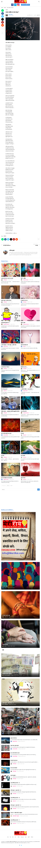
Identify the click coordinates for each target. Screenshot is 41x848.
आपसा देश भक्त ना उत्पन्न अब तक (7, 278)
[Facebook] (12, 5)
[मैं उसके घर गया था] (30, 292)
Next (8, 485)
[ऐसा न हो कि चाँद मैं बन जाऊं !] (10, 425)
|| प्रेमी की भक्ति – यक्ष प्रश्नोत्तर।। (27, 389)
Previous (4, 485)
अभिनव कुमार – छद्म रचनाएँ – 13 (16, 790)
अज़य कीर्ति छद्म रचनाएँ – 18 (15, 797)
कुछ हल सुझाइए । (13, 775)
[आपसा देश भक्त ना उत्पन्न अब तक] (10, 270)
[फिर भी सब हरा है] (10, 381)
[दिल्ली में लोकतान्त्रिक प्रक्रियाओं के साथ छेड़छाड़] (20, 721)
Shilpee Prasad (6, 479)
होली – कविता (23, 278)
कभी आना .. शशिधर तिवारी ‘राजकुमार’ (16, 812)
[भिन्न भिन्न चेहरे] (20, 576)
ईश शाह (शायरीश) (15, 748)
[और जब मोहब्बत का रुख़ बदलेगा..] (10, 469)
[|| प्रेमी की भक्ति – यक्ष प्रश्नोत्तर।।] (30, 381)
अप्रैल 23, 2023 (32, 324)
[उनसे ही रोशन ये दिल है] (10, 358)
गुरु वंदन (2, 455)
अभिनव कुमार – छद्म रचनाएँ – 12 (16, 805)
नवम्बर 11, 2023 (10, 368)
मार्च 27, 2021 (31, 279)
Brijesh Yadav (6, 346)
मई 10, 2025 (19, 771)
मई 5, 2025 (19, 778)
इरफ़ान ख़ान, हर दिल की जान (6, 300)
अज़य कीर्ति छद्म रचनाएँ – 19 (15, 782)
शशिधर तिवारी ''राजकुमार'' (16, 815)
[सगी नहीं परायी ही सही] (20, 605)
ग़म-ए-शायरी (23, 455)
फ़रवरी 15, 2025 (20, 808)
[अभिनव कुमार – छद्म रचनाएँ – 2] (20, 692)
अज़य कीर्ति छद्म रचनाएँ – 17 (15, 820)
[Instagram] (18, 5)
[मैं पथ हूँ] (30, 425)
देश (3, 649)
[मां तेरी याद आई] (20, 634)
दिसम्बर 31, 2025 (21, 741)
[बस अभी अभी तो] (30, 403)
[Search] (39, 1)
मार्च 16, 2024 (29, 368)
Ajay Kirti (5, 390)
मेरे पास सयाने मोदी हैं (14, 767)
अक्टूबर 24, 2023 (10, 390)
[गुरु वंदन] (10, 447)
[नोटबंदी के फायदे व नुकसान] (20, 663)
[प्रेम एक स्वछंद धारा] (30, 336)
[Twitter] (15, 5)
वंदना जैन (24, 346)
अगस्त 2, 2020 (29, 457)
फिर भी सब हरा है (4, 389)
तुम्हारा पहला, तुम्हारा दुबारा (15, 745)
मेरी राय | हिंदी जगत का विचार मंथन (12, 841)
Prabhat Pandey (25, 279)
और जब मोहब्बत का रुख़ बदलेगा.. (7, 477)
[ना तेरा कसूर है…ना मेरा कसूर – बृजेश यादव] (10, 336)
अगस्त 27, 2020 (11, 15)
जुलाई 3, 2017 (11, 346)
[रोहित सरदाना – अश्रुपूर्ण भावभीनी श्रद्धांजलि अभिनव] (10, 403)
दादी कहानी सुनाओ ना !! (5, 322)
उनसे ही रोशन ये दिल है (5, 367)
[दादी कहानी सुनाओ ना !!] (10, 314)
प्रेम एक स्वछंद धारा (24, 344)
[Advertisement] (20, 499)
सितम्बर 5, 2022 (10, 457)
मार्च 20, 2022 (28, 346)
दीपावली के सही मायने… (14, 760)
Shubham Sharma (6, 324)
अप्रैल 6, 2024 (19, 823)
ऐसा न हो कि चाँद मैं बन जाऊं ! (6, 433)
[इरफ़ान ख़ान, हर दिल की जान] (10, 292)
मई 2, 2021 (9, 412)
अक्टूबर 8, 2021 (32, 412)
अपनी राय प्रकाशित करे (25, 4)
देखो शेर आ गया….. (24, 367)
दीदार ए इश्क (23, 322)
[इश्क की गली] (30, 469)
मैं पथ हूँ (22, 433)
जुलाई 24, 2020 (30, 479)
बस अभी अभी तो (23, 411)
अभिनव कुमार (11, 14)
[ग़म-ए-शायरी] (30, 447)
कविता (6, 9)
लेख (2, 780)
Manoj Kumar (15, 741)
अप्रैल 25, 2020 (10, 279)
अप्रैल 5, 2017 (31, 390)
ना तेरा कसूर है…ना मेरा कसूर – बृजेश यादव (8, 344)
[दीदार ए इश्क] (30, 314)
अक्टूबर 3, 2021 (13, 324)
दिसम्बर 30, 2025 (21, 748)
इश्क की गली (23, 477)
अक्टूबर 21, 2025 (20, 763)
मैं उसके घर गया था (24, 300)
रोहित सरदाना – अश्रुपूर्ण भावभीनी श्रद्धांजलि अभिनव (10, 411)
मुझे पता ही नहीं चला (14, 738)
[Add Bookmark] (2, 33)
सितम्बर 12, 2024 (23, 815)
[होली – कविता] (30, 270)
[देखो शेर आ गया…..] (30, 358)
